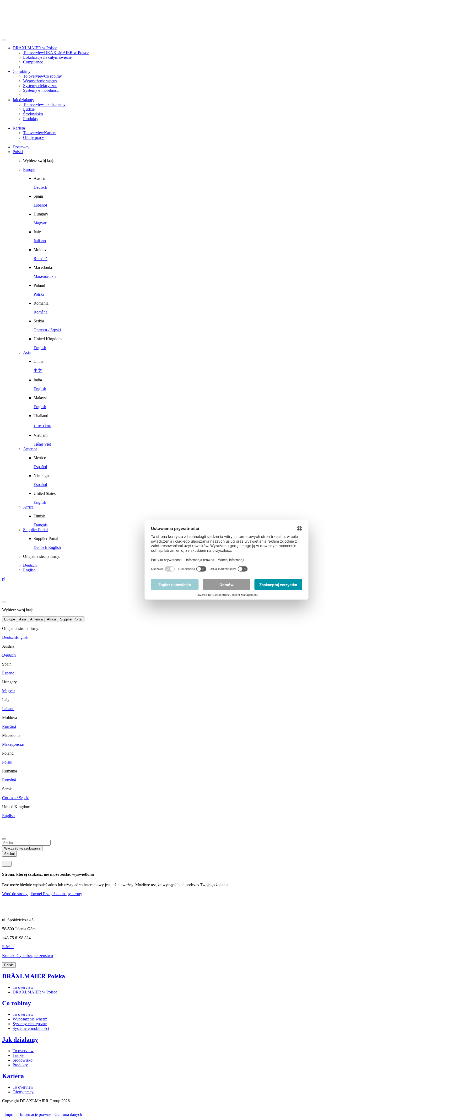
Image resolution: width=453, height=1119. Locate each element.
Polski (18, 151)
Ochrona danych (68, 1114)
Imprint (10, 1114)
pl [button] (3, 579)
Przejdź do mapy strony (62, 893)
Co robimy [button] (21, 71)
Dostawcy (21, 147)
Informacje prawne (35, 1114)
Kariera (13, 1076)
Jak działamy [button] (23, 100)
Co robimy (16, 1003)
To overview (23, 987)
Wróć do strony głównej (22, 893)
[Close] (4, 40)
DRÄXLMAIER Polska (33, 976)
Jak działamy (20, 1039)
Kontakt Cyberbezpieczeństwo (27, 955)
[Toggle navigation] (7, 864)
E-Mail (8, 946)
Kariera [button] (19, 128)
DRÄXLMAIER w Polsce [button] (35, 48)
